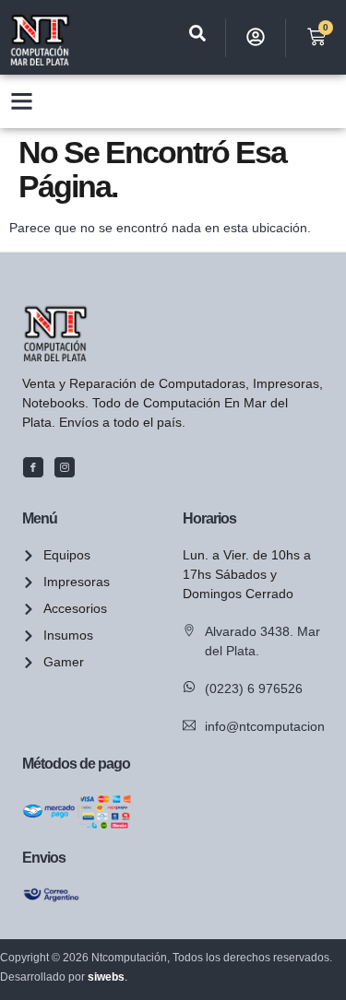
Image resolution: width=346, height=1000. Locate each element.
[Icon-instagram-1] (65, 467)
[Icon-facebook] (33, 467)
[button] (22, 101)
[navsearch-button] (197, 37)
